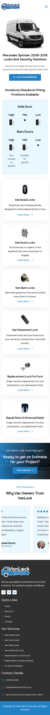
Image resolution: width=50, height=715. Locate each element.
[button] (46, 7)
